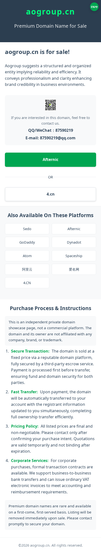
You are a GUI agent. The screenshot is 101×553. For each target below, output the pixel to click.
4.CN (27, 282)
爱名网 (74, 269)
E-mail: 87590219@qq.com (50, 138)
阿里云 (27, 269)
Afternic (50, 159)
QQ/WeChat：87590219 (50, 130)
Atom (27, 255)
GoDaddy (27, 242)
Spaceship (73, 255)
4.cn (51, 194)
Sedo (27, 228)
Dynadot (74, 242)
